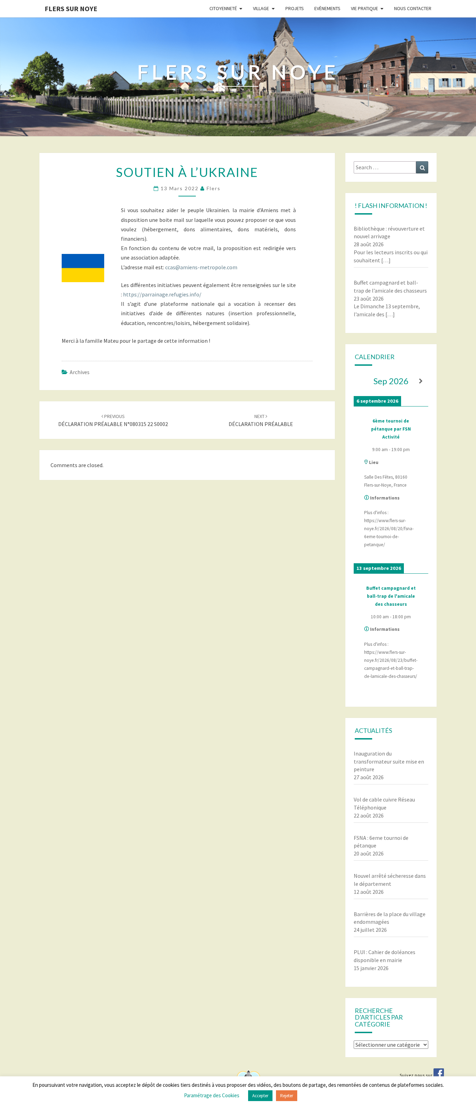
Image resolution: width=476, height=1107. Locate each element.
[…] (386, 260)
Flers (214, 188)
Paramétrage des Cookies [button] (211, 1095)
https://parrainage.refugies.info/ (162, 294)
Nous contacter (412, 8)
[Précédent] (361, 381)
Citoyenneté (223, 8)
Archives (80, 372)
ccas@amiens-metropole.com (201, 267)
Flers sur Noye (71, 8)
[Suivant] (420, 381)
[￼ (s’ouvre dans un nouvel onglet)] (438, 1075)
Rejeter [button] (286, 1096)
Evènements (327, 8)
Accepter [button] (260, 1096)
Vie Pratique (364, 8)
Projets (294, 8)
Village (261, 8)
